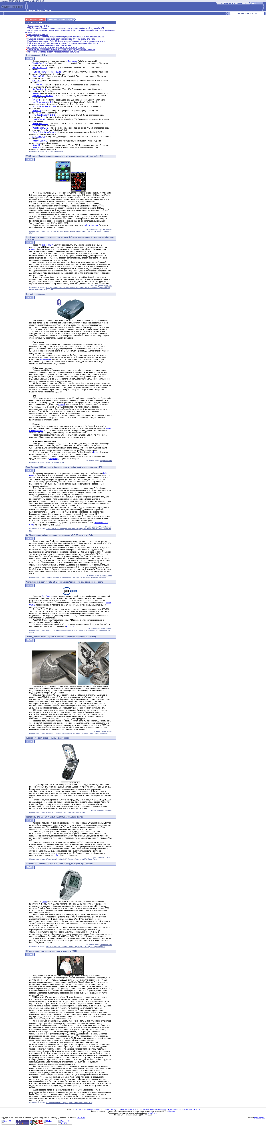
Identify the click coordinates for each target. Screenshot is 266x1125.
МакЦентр (81, 1118)
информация (47, 245)
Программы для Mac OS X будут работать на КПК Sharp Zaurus (56, 47)
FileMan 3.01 (37, 85)
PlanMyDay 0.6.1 (39, 119)
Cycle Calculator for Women (44, 132)
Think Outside (45, 359)
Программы (72, 61)
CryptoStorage (38, 136)
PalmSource (47, 596)
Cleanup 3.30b (38, 76)
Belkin (96, 452)
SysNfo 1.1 (37, 100)
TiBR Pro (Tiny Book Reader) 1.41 (46, 72)
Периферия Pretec (174, 1109)
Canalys (32, 249)
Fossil (44, 902)
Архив (39, 10)
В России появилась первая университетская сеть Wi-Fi (53, 52)
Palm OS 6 (70, 626)
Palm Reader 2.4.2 (40, 124)
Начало (31, 10)
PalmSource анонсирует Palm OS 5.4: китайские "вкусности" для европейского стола (66, 41)
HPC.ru (74, 1109)
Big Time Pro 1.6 (39, 89)
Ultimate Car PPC (39, 141)
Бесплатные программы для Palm (153, 1109)
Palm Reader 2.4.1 (40, 128)
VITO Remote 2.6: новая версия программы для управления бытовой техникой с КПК (65, 28)
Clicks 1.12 (37, 80)
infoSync (108, 286)
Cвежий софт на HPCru (38, 26)
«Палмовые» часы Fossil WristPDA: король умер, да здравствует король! (61, 50)
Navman (61, 405)
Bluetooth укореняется (37, 35)
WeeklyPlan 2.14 (39, 63)
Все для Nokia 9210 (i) (129, 1109)
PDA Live (108, 857)
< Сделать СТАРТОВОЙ (10, 1)
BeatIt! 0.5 (36, 93)
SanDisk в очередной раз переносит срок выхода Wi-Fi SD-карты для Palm (61, 39)
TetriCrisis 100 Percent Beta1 (44, 106)
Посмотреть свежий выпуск (60, 19)
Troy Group (53, 459)
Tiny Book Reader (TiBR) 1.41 (45, 115)
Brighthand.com (106, 461)
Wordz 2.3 (36, 111)
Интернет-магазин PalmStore (90, 1109)
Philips (109, 731)
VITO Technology (105, 229)
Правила (171, 1111)
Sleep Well (37, 147)
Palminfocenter (106, 628)
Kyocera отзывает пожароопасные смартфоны (49, 45)
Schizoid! (36, 145)
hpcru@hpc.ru (153, 1113)
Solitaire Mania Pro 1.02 (42, 96)
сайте (56, 855)
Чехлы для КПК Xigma (191, 1109)
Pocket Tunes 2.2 (39, 68)
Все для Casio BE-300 (111, 1109)
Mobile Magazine (105, 527)
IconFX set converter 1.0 (42, 102)
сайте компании (91, 225)
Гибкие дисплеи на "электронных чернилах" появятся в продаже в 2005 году (62, 43)
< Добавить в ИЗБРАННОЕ (33, 1)
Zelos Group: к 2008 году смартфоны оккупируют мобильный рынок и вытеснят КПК (65, 37)
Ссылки (47, 10)
